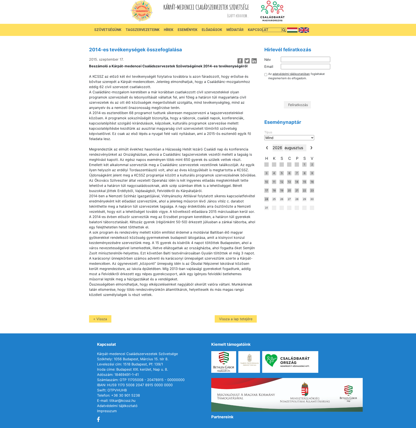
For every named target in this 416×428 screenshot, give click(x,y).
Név (267, 59)
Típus (268, 132)
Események (187, 30)
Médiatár (235, 30)
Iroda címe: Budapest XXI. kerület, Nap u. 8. (132, 369)
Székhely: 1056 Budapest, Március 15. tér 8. (132, 359)
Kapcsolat (258, 30)
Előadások (212, 30)
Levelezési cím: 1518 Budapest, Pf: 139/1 (130, 364)
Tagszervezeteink (142, 30)
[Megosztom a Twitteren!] (247, 60)
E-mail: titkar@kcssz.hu (116, 400)
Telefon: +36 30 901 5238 (118, 395)
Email (268, 66)
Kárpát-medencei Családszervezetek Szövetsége (137, 354)
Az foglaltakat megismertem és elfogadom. (296, 76)
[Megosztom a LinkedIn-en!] (254, 60)
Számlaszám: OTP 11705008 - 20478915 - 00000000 (141, 380)
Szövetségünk (107, 30)
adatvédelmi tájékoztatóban (291, 74)
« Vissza (100, 319)
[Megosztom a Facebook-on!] (240, 60)
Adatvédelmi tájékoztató (117, 406)
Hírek (168, 30)
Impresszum (107, 411)
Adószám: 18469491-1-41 (118, 374)
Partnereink (222, 417)
